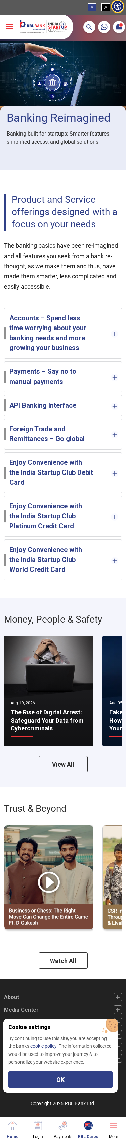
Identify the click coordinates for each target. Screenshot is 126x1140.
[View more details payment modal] (63, 1124)
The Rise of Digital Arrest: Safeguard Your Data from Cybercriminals (47, 720)
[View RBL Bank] (43, 26)
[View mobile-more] (9, 26)
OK (60, 1079)
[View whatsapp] (104, 27)
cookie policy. (44, 1046)
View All (63, 764)
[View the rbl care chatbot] (88, 1124)
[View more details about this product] (113, 1124)
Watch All (63, 960)
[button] (89, 27)
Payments (63, 1136)
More (113, 1136)
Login (38, 1136)
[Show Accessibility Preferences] (117, 6)
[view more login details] (38, 1124)
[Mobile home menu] (13, 1124)
